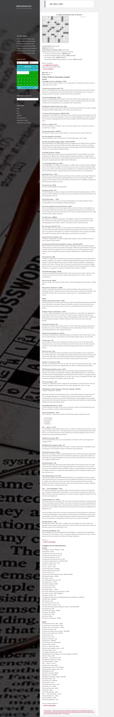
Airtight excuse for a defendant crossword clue (82, 710)
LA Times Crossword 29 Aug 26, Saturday (26, 41)
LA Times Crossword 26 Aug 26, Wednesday (27, 48)
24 (36, 81)
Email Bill (19, 115)
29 (30, 84)
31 (36, 84)
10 (36, 75)
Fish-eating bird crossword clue (51, 712)
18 (18, 81)
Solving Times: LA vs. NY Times (24, 122)
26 (21, 84)
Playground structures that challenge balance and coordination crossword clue (76, 712)
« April (19, 87)
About (18, 113)
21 (27, 81)
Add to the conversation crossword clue (62, 710)
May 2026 (27, 67)
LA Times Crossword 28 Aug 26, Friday (25, 43)
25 (18, 84)
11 (18, 78)
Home (18, 108)
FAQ (18, 111)
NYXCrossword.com (21, 118)
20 (24, 81)
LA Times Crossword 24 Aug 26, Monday (26, 53)
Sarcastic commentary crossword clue (52, 713)
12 (21, 78)
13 (24, 78)
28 (27, 84)
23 (33, 81)
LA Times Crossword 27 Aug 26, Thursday (26, 46)
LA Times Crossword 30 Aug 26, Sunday (26, 39)
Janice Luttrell (48, 710)
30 (33, 84)
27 (24, 84)
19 (21, 81)
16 (33, 78)
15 (30, 78)
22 (30, 81)
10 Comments (66, 713)
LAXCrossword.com (23, 6)
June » (36, 87)
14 (27, 78)
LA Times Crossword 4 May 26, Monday (69, 15)
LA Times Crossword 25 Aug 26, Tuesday (26, 50)
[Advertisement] (27, 22)
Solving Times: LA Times (22, 120)
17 (36, 78)
